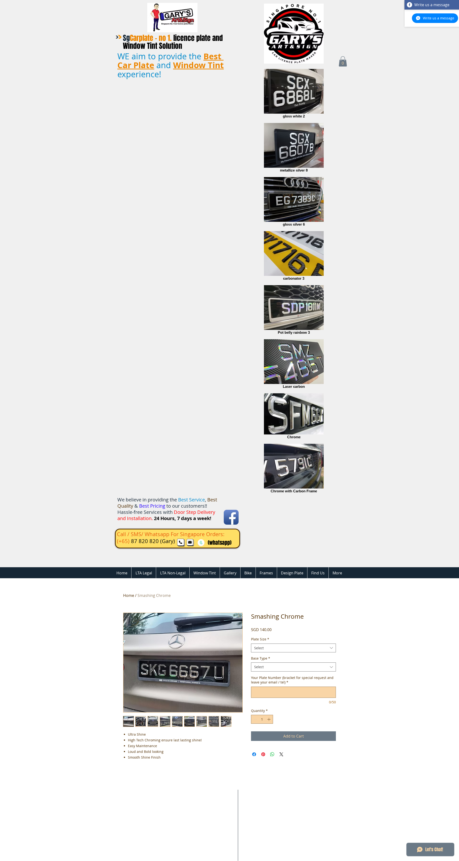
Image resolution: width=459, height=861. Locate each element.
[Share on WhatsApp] (272, 754)
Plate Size (260, 639)
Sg (173, 42)
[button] (343, 61)
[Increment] (269, 719)
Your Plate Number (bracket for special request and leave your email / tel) (292, 680)
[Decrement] (255, 719)
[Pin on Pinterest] (263, 754)
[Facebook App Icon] (231, 517)
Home (128, 595)
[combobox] (293, 648)
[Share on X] (281, 754)
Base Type (260, 658)
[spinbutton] (262, 719)
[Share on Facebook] (254, 754)
